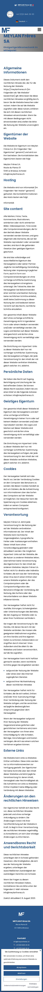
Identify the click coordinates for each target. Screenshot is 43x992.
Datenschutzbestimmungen (15, 985)
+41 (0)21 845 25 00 (25, 14)
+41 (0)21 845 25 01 (22, 948)
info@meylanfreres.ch (21, 942)
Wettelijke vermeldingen (32, 985)
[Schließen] (40, 950)
